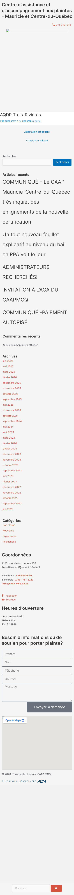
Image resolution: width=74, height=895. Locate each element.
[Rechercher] (56, 888)
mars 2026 (9, 371)
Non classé (9, 525)
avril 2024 (8, 432)
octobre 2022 (10, 498)
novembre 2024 (12, 410)
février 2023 (10, 481)
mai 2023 (8, 476)
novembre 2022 (12, 492)
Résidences (9, 541)
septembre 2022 (12, 503)
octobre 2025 (10, 393)
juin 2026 (8, 360)
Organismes (9, 536)
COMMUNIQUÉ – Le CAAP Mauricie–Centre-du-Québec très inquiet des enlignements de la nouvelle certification (36, 202)
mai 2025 (8, 404)
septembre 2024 (12, 421)
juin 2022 (8, 509)
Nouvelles (8, 530)
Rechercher (9, 156)
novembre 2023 (12, 459)
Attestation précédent (37, 131)
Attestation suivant (37, 140)
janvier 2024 (10, 448)
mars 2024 (9, 437)
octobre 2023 (10, 465)
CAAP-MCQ (44, 774)
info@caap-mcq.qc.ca (15, 583)
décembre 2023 (12, 454)
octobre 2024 (10, 415)
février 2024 (10, 443)
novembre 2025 (12, 388)
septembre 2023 (12, 470)
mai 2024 (8, 426)
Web (14, 781)
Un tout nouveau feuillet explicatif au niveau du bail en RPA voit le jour (34, 244)
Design (6, 781)
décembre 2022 (12, 487)
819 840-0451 (24, 575)
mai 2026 (8, 366)
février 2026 (10, 377)
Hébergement (27, 781)
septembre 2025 (12, 399)
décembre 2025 (12, 382)
